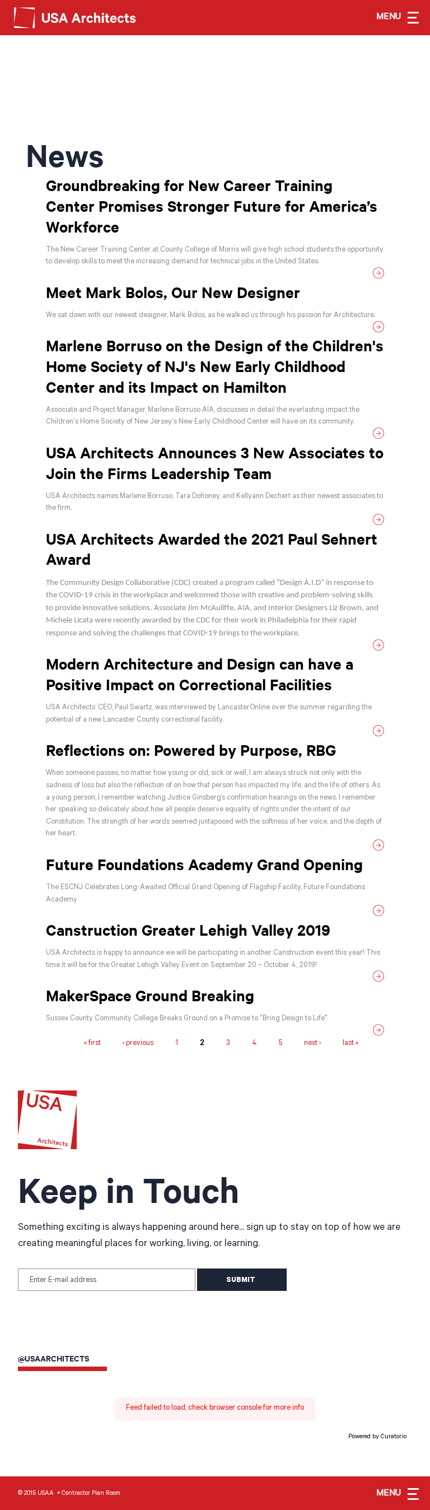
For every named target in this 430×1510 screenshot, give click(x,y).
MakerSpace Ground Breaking (150, 995)
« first (92, 1044)
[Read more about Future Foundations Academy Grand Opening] (215, 913)
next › (312, 1044)
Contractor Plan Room (91, 1493)
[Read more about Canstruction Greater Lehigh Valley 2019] (215, 978)
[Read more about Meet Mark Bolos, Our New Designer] (215, 329)
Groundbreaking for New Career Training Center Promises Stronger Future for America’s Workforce (211, 205)
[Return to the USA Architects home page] (84, 17)
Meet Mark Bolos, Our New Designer (173, 292)
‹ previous (138, 1044)
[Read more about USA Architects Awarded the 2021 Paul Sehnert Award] (215, 647)
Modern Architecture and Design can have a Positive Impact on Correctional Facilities (199, 673)
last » (350, 1044)
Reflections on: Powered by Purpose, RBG (191, 750)
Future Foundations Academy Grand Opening (204, 864)
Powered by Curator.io (377, 1437)
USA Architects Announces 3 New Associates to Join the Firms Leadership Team (215, 462)
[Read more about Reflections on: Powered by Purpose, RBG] (215, 847)
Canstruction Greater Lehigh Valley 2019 (188, 929)
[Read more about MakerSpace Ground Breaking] (215, 1032)
